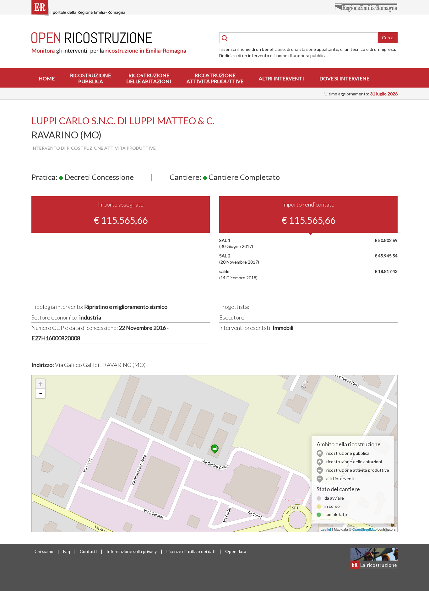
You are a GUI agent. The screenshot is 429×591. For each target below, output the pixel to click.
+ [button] (40, 384)
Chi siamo (44, 551)
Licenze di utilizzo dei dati (190, 551)
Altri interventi (281, 78)
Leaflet (326, 529)
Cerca (388, 37)
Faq (66, 551)
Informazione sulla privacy (131, 551)
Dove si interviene (344, 78)
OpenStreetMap (364, 529)
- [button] (40, 393)
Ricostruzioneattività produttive (215, 78)
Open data (235, 551)
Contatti (88, 551)
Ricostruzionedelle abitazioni (148, 78)
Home (47, 78)
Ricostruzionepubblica (90, 78)
